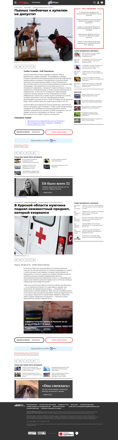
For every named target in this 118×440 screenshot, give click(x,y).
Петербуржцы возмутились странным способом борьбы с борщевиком (90, 114)
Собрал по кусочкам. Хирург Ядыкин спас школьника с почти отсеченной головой (92, 207)
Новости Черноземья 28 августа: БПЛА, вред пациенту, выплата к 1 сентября (88, 28)
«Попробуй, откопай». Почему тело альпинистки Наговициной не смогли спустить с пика (92, 67)
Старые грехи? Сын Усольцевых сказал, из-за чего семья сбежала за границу (92, 73)
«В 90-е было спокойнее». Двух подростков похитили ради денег (91, 236)
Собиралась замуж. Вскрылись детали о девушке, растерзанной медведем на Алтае (91, 231)
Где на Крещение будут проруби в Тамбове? (44, 123)
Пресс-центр (74, 404)
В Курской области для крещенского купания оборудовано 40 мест (29, 167)
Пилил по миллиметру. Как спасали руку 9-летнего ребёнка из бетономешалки (31, 369)
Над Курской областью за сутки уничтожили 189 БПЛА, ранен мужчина (89, 36)
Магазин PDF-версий (59, 406)
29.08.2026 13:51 (18, 202)
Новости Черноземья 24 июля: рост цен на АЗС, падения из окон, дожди (32, 375)
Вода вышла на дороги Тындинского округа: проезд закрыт (92, 119)
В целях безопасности (36, 125)
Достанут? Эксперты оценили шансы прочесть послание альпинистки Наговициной (92, 219)
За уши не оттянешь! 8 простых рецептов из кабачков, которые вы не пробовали (93, 79)
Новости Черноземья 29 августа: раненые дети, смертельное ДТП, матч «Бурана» (89, 43)
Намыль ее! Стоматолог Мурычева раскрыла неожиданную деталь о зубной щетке (92, 85)
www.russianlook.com (24, 62)
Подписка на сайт (63, 404)
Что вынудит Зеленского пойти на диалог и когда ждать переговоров (91, 101)
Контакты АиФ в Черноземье (47, 404)
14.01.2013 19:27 (18, 7)
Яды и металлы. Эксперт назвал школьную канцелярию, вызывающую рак (91, 55)
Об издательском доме (87, 404)
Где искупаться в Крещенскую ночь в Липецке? (45, 121)
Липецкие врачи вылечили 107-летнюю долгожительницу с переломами (60, 369)
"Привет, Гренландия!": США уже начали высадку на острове (90, 95)
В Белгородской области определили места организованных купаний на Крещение (30, 162)
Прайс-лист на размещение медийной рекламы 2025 (84, 406)
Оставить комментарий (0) (59, 132)
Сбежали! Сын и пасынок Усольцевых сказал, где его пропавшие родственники (93, 213)
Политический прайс (33, 408)
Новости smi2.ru (20, 197)
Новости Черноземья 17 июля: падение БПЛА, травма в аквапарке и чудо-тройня (60, 375)
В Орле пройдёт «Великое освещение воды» (59, 160)
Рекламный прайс (32, 404)
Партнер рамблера (52, 433)
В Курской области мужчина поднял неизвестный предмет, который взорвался (89, 21)
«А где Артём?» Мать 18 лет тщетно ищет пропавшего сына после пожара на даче (92, 61)
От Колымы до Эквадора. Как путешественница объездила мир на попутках (88, 13)
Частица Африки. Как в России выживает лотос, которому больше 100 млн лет (92, 225)
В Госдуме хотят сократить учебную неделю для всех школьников (91, 107)
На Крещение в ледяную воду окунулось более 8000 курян (30, 172)
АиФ (27, 255)
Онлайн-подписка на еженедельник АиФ (39, 406)
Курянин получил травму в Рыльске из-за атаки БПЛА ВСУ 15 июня (46, 323)
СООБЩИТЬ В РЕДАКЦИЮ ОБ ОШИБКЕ (51, 408)
